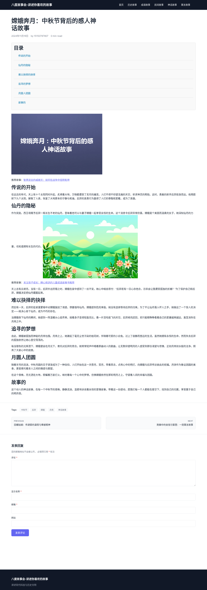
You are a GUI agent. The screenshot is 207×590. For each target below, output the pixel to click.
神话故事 (172, 4)
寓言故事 (185, 4)
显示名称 (16, 491)
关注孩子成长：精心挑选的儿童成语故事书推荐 (48, 282)
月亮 (51, 410)
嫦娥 (43, 410)
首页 (121, 4)
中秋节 (24, 410)
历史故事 (132, 4)
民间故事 (159, 4)
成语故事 (145, 4)
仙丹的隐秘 (24, 65)
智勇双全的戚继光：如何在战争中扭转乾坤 (46, 179)
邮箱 (14, 504)
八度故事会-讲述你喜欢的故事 (31, 5)
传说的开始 (24, 55)
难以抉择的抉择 (26, 74)
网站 (13, 517)
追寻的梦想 (24, 83)
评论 (14, 457)
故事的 (22, 102)
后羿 (34, 410)
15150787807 (41, 35)
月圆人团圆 (24, 93)
